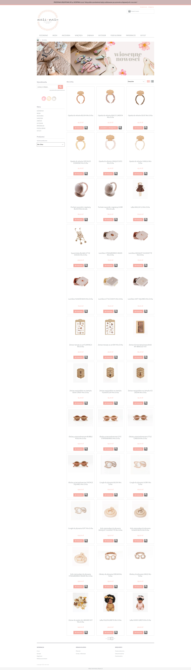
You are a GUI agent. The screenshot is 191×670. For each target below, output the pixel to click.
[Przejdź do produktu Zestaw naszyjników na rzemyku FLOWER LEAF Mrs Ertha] (110, 375)
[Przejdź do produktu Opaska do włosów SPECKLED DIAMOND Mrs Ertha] (80, 146)
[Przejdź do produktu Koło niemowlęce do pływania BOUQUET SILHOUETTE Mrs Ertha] (110, 513)
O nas (38, 651)
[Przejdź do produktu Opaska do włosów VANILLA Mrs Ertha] (140, 146)
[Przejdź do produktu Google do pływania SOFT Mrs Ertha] (80, 513)
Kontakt (39, 653)
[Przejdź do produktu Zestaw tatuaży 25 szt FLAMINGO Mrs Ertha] (80, 329)
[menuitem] (43, 35)
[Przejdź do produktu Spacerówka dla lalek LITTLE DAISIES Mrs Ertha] (80, 237)
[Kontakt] (54, 98)
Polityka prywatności (42, 658)
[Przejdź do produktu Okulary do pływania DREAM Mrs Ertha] (110, 559)
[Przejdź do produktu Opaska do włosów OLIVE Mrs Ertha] (140, 100)
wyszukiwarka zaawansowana (57, 90)
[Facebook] (44, 98)
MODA (38, 113)
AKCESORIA (40, 116)
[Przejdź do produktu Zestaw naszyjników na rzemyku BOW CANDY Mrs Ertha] (80, 375)
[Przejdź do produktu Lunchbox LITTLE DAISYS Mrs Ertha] (110, 283)
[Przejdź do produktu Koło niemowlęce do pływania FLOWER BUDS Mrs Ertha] (140, 513)
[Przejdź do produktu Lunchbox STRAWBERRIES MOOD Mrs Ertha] (110, 237)
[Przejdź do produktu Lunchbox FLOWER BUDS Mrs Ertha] (80, 283)
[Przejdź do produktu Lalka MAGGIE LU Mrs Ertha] (140, 192)
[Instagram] (49, 98)
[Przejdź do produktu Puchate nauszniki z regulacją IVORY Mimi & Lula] (110, 192)
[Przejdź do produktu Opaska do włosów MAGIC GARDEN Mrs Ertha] (110, 100)
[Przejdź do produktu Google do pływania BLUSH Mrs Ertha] (110, 467)
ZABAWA (39, 121)
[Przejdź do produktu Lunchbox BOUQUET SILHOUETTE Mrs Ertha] (140, 237)
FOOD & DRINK (41, 128)
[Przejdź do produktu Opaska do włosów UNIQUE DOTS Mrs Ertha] (110, 146)
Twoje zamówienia (119, 651)
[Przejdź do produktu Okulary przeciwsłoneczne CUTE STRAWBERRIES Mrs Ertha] (110, 421)
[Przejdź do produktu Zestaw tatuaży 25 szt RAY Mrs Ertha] (110, 329)
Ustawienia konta (119, 653)
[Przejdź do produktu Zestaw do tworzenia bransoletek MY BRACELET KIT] (140, 329)
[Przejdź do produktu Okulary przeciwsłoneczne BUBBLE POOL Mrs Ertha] (80, 421)
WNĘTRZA (40, 118)
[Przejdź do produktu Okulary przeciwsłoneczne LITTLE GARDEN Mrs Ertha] (140, 421)
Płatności (78, 651)
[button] (86, 127)
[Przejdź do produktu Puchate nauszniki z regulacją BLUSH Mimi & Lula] (80, 192)
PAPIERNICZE (40, 126)
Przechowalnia (118, 656)
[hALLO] (95, 58)
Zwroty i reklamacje (81, 653)
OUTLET (39, 131)
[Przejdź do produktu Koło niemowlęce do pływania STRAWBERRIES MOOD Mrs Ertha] (80, 559)
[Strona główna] (48, 20)
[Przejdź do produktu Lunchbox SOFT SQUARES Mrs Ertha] (140, 283)
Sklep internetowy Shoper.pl (95, 668)
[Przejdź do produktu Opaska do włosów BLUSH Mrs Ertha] (80, 100)
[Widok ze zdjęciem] (148, 81)
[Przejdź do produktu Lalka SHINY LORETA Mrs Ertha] (140, 605)
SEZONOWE (40, 111)
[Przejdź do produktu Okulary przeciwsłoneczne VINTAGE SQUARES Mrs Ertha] (80, 467)
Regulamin (39, 656)
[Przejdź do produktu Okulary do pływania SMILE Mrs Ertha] (140, 559)
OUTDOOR (40, 123)
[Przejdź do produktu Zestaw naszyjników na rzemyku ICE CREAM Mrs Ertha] (140, 375)
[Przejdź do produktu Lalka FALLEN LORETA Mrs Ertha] (110, 605)
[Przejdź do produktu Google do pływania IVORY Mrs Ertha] (140, 467)
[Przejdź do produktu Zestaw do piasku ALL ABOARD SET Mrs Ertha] (80, 605)
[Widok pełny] (152, 81)
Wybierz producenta (42, 140)
